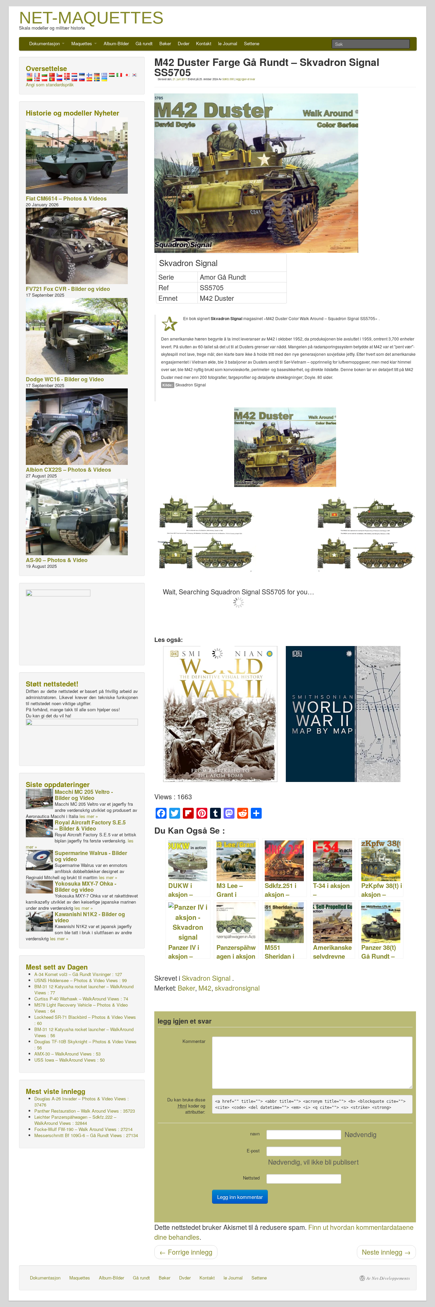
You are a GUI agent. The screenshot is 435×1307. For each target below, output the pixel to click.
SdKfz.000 (228, 79)
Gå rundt (144, 43)
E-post (253, 1150)
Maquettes (82, 43)
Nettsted (251, 1177)
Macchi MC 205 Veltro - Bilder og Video (84, 795)
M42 (204, 988)
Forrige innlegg (185, 1252)
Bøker (165, 43)
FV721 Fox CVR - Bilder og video (68, 289)
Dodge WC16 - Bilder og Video (65, 379)
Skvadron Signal (206, 978)
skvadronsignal (237, 988)
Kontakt (203, 43)
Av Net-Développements (388, 1278)
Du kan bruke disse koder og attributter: (186, 1105)
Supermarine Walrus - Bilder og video (91, 856)
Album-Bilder (116, 43)
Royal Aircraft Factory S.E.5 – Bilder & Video (90, 825)
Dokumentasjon (45, 43)
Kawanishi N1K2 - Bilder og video (90, 917)
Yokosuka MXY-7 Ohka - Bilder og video (85, 886)
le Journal (227, 43)
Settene (251, 43)
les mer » (89, 816)
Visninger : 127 (78, 974)
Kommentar (193, 1041)
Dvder (183, 43)
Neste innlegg (386, 1252)
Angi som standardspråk (50, 84)
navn (255, 1133)
